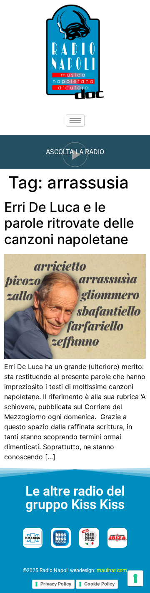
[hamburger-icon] (75, 121)
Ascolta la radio (75, 152)
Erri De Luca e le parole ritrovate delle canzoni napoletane (69, 223)
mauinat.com (112, 570)
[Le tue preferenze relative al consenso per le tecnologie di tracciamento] (135, 578)
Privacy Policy (55, 584)
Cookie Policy (99, 584)
